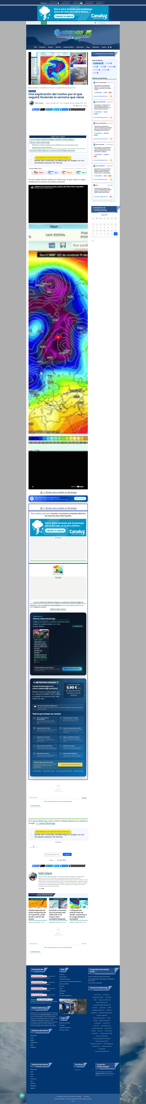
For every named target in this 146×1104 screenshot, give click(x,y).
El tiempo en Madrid (102, 1015)
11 (96, 227)
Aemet (32, 1074)
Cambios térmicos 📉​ (53, 3)
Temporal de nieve (106, 1046)
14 (108, 227)
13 (104, 227)
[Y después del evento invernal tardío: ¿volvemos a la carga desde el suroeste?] (79, 903)
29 (111, 233)
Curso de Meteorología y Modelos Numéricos (63, 879)
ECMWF (94, 1012)
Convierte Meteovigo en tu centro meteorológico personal (52, 150)
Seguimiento (96, 1046)
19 (100, 230)
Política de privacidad (64, 1023)
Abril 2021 (97, 994)
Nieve (100, 1030)
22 (111, 230)
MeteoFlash (36, 87)
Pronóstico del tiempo (102, 1036)
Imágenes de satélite (104, 1020)
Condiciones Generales (65, 1027)
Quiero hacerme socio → (72, 669)
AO (95, 999)
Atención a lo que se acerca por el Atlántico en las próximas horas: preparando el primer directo (55, 146)
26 (100, 233)
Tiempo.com (33, 1078)
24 (93, 233)
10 (93, 227)
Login (84, 797)
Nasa (31, 1081)
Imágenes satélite (68, 47)
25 (96, 233)
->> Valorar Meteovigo (45, 823)
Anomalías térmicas (97, 997)
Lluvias (96, 1025)
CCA (109, 1007)
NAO (94, 1030)
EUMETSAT (33, 1047)
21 (108, 230)
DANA (108, 1010)
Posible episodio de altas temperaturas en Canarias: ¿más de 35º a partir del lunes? (37, 914)
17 (93, 230)
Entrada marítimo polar (99, 1017)
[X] (39, 888)
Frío (108, 1017)
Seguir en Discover (80, 498)
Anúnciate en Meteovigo (65, 995)
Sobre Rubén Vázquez (64, 979)
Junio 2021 (106, 1023)
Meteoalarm (33, 1085)
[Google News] (61, 860)
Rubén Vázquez (39, 103)
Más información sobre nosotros (48, 1025)
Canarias (102, 1007)
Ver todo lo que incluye (37, 773)
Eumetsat (32, 1083)
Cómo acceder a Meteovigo (95, 982)
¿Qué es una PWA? (63, 983)
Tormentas (101, 1048)
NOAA (31, 1045)
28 (108, 233)
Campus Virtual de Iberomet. (106, 1075)
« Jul (92, 240)
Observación (79, 47)
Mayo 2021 (108, 1028)
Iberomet (32, 1088)
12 (100, 227)
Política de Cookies (64, 1030)
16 (115, 227)
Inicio (35, 47)
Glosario (104, 47)
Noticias (50, 47)
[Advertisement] (58, 123)
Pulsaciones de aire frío (102, 1041)
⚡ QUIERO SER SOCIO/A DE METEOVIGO (70, 764)
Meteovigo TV (99, 3)
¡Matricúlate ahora (58, 609)
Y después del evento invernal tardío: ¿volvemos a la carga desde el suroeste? (78, 914)
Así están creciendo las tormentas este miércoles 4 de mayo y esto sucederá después (57, 914)
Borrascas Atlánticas (101, 1002)
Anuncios (58, 577)
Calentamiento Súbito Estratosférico (101, 1005)
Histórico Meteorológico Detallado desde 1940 (60, 22)
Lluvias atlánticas (105, 1025)
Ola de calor (108, 1030)
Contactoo (61, 974)
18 (96, 230)
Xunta (31, 1038)
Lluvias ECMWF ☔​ (65, 3)
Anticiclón (108, 997)
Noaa (31, 1076)
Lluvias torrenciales (97, 1028)
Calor (95, 1007)
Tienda (61, 988)
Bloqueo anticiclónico (104, 999)
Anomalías (106, 994)
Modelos (58, 47)
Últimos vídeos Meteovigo (39, 142)
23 (115, 230)
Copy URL (67, 854)
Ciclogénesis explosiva (98, 1010)
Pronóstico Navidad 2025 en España (102, 1038)
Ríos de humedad (108, 1043)
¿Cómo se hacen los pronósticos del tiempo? (70, 981)
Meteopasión (62, 991)
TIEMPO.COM (33, 1042)
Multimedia (95, 47)
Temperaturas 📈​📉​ (78, 3)
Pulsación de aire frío (96, 1043)
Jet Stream (97, 1023)
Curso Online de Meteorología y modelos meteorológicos (51, 139)
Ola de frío (95, 1033)
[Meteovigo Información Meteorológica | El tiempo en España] (73, 34)
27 (104, 233)
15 (111, 227)
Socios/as (61, 993)
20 (104, 230)
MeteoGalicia (33, 1035)
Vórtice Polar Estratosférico (102, 1051)
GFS (95, 1020)
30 (115, 233)
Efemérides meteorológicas (105, 1012)
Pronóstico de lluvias (106, 1033)
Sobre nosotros (63, 976)
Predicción (42, 47)
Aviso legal (61, 1025)
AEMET (32, 1040)
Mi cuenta (61, 986)
